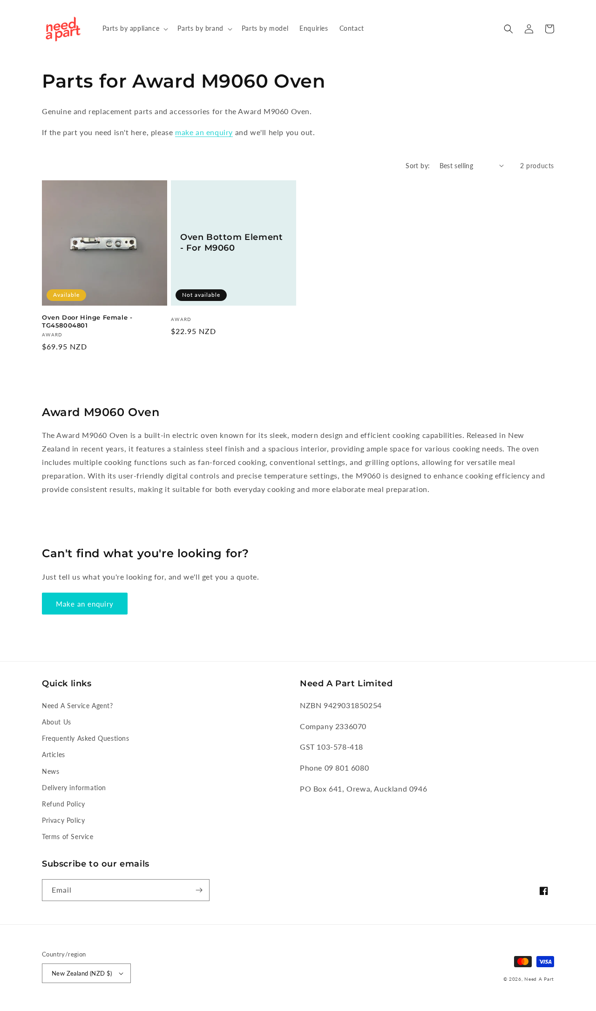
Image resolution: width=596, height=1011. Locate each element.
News (50, 771)
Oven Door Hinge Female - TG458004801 (87, 321)
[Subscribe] (199, 890)
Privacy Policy (63, 820)
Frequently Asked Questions (85, 738)
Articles (53, 754)
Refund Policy (63, 804)
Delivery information (74, 788)
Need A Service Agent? (77, 706)
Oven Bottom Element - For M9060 (231, 242)
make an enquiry (204, 132)
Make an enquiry (85, 604)
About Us (56, 722)
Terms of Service (68, 836)
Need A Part (539, 979)
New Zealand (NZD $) (82, 973)
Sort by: (418, 166)
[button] (134, 28)
